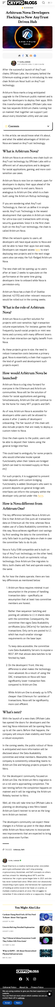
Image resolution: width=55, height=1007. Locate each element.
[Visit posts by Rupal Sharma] (13, 63)
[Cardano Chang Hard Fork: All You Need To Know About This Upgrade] (46, 917)
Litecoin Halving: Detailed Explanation (19, 927)
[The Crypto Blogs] (22, 2)
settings (21, 998)
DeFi (22, 850)
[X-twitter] (27, 979)
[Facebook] (20, 979)
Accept (7, 1003)
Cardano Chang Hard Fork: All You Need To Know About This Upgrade (19, 916)
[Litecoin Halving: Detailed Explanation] (46, 929)
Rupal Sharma (25, 62)
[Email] (31, 56)
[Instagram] (34, 979)
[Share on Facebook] (23, 56)
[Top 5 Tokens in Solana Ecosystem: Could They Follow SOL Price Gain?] (46, 940)
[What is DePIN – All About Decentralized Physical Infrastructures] (46, 953)
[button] (5, 2)
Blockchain (28, 8)
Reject (18, 1003)
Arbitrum (16, 850)
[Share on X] (27, 56)
